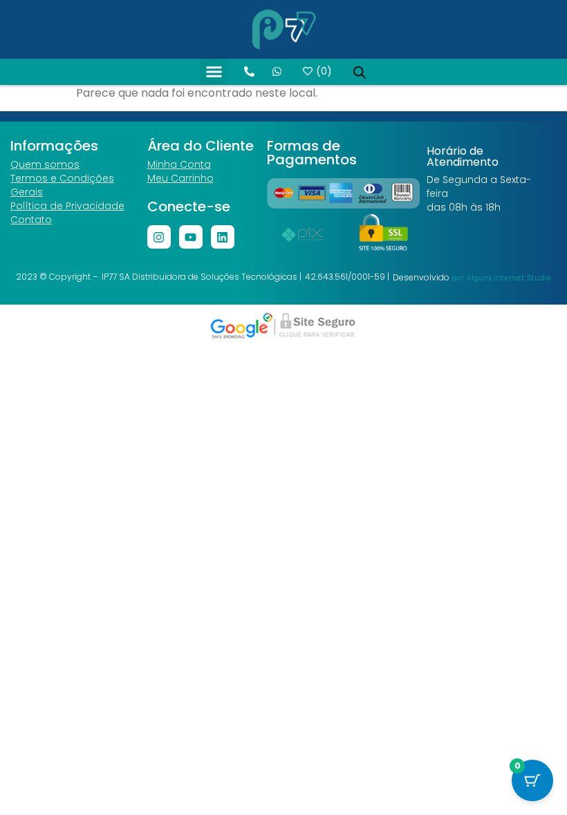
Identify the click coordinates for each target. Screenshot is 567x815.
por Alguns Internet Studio (501, 276)
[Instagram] (159, 237)
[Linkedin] (222, 237)
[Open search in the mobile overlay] (359, 71)
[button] (214, 72)
